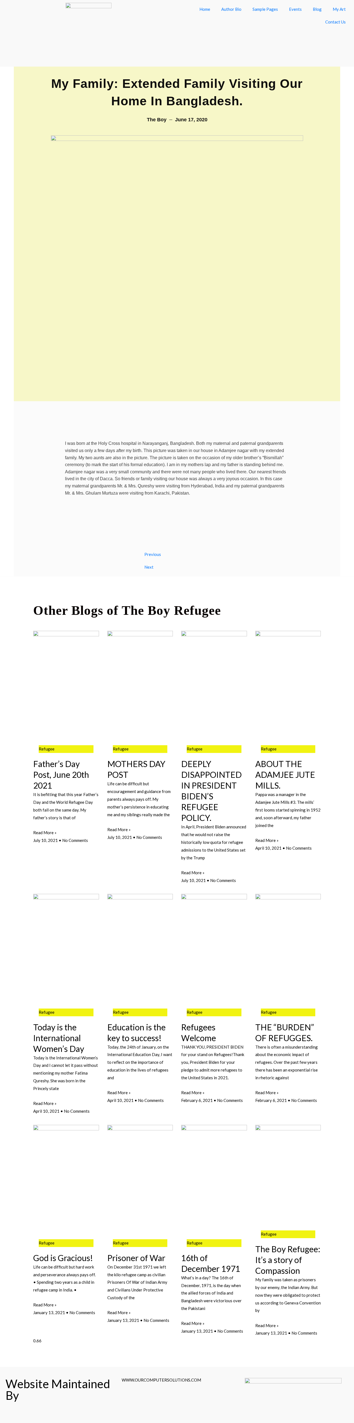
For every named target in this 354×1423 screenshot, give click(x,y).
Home (204, 9)
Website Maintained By (58, 1389)
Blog (317, 9)
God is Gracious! (63, 1258)
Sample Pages (265, 9)
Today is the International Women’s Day (58, 1038)
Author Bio (231, 9)
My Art (339, 9)
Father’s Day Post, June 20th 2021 (61, 774)
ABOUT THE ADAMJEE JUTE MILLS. (285, 774)
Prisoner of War (136, 1258)
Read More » (44, 832)
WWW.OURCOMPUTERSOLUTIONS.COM (161, 1379)
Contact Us (335, 21)
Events (295, 9)
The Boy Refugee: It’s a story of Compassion (287, 1259)
